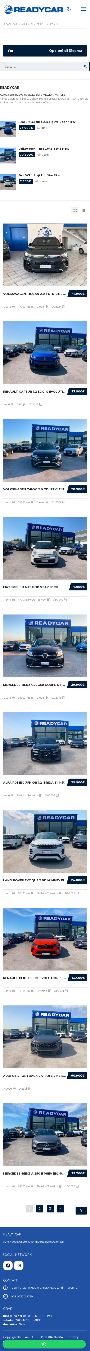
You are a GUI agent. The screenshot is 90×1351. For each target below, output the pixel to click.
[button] (44, 1344)
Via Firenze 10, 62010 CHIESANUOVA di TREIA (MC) (45, 1287)
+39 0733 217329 (22, 1296)
